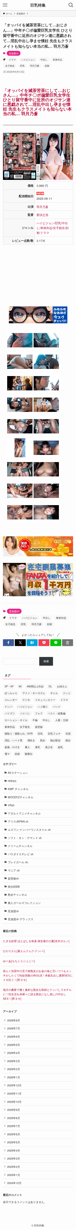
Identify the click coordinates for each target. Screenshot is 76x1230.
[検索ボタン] (71, 5)
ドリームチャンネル (20, 846)
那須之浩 (42, 214)
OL (50, 686)
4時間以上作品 (35, 686)
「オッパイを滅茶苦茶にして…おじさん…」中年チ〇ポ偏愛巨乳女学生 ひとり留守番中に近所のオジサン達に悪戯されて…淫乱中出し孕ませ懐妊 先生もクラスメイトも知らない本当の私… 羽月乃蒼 (37, 101)
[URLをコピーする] (67, 642)
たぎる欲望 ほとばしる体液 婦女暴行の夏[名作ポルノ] (36, 941)
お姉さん (62, 686)
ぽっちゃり (11, 693)
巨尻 (68, 733)
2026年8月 (13, 1020)
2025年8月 (13, 1118)
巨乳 (22, 65)
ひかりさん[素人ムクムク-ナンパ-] (24, 951)
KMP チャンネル (18, 789)
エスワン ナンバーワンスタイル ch (29, 830)
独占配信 (55, 740)
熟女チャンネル (17, 895)
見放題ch (13, 53)
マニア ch (14, 870)
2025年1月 (13, 1175)
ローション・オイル (16, 720)
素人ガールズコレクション (24, 903)
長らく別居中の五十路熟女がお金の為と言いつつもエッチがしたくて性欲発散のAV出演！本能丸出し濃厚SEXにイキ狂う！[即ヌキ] (38, 975)
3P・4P (9, 686)
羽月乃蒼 (34, 65)
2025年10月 (14, 1102)
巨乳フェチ (54, 733)
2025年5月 (13, 1142)
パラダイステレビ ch (20, 854)
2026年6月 (13, 1036)
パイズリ (10, 713)
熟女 (42, 740)
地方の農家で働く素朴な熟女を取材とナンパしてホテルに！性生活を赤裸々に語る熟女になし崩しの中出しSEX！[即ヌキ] (37, 994)
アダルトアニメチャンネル (24, 813)
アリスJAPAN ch (18, 821)
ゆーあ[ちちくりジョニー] (19, 961)
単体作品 (57, 59)
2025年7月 (13, 1126)
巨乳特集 (38, 5)
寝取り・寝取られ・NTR (19, 733)
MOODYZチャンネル (20, 797)
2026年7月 (13, 1028)
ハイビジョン (28, 59)
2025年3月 (13, 1158)
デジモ (26, 699)
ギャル (54, 693)
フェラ (39, 713)
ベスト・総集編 (56, 713)
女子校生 (10, 65)
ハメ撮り (43, 706)
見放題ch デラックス (20, 919)
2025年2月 (13, 1167)
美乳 (37, 747)
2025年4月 (13, 1150)
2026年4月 (13, 1053)
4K (20, 686)
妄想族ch (13, 878)
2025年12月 (14, 1085)
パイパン (25, 713)
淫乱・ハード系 (13, 740)
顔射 (47, 65)
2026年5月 (13, 1045)
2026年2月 (13, 1069)
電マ (7, 753)
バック (56, 706)
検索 (46, 661)
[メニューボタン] (5, 5)
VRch (11, 805)
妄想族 (39, 726)
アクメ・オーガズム (33, 693)
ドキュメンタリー (45, 699)
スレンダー (11, 699)
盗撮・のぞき (12, 747)
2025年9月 (13, 1110)
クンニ (67, 693)
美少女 (49, 747)
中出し (44, 59)
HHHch (12, 781)
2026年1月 (13, 1077)
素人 (27, 747)
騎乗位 (29, 753)
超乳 (60, 747)
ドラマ (12, 59)
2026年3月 (13, 1061)
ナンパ (8, 706)
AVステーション (18, 773)
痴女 (68, 740)
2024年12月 (14, 1183)
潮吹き (31, 740)
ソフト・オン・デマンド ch (25, 838)
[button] (8, 642)
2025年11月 (14, 1093)
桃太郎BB (14, 887)
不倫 (35, 720)
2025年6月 (13, 1134)
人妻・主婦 (61, 720)
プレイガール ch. (18, 862)
